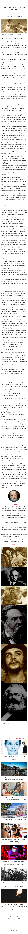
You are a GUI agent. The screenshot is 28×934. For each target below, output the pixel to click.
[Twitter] (14, 930)
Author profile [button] (14, 544)
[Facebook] (11, 930)
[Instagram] (16, 930)
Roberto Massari (17, 16)
